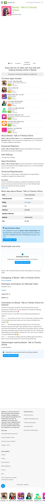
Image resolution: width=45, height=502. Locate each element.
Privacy (3, 458)
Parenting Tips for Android (8, 441)
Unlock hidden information (22, 262)
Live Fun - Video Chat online (15, 81)
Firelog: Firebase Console (8, 437)
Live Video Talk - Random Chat (16, 121)
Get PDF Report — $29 (10, 239)
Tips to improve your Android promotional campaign (8, 478)
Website (3, 290)
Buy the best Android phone (31, 430)
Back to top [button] (40, 487)
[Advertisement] (22, 38)
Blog (2, 473)
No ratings (28, 202)
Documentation (5, 462)
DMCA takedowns (6, 466)
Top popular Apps (28, 426)
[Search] (42, 2)
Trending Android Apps (30, 422)
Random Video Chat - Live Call (15, 94)
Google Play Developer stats (31, 418)
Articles (3, 470)
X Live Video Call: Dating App (15, 101)
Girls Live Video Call (13, 88)
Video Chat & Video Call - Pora (15, 115)
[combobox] (33, 2)
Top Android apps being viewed (9, 433)
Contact (3, 454)
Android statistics (28, 415)
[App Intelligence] (3, 486)
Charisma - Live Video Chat (15, 128)
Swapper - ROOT (5, 445)
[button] (22, 294)
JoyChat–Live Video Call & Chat (16, 108)
